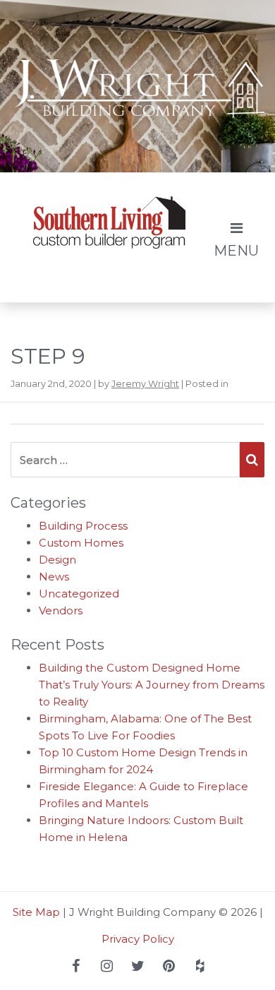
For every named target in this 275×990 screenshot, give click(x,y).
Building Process (83, 525)
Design (57, 559)
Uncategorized (79, 593)
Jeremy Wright (145, 383)
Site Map (36, 912)
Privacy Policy (138, 939)
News (54, 576)
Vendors (60, 610)
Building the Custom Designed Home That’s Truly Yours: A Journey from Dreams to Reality (151, 684)
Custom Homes (81, 542)
